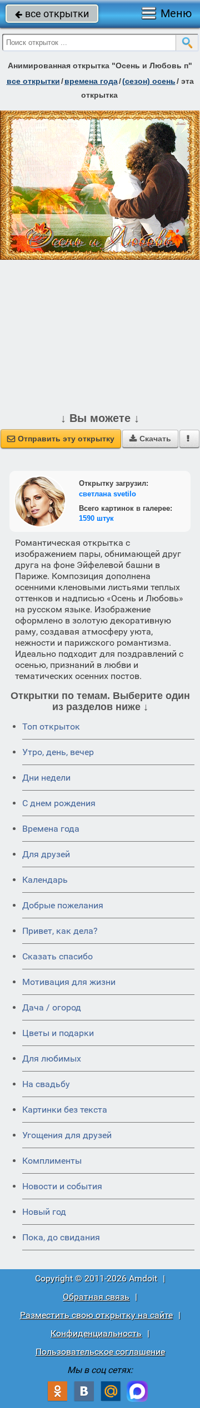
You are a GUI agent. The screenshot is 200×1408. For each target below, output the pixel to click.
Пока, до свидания (61, 1237)
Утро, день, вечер (58, 752)
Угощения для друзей (67, 1135)
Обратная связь (96, 1296)
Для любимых (51, 1058)
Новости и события (62, 1186)
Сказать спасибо (57, 956)
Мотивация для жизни (69, 982)
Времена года (50, 828)
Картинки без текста (64, 1109)
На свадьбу (46, 1084)
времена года (91, 81)
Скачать (150, 438)
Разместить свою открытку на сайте (96, 1315)
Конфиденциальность (96, 1333)
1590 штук (96, 518)
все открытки (52, 13)
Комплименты (52, 1160)
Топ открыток (51, 726)
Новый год (44, 1211)
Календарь (45, 879)
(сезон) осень (149, 81)
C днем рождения (59, 803)
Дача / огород (51, 1007)
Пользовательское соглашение (100, 1351)
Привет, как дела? (60, 931)
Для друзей (46, 854)
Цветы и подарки (58, 1033)
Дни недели (46, 777)
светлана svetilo (107, 494)
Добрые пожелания (62, 905)
